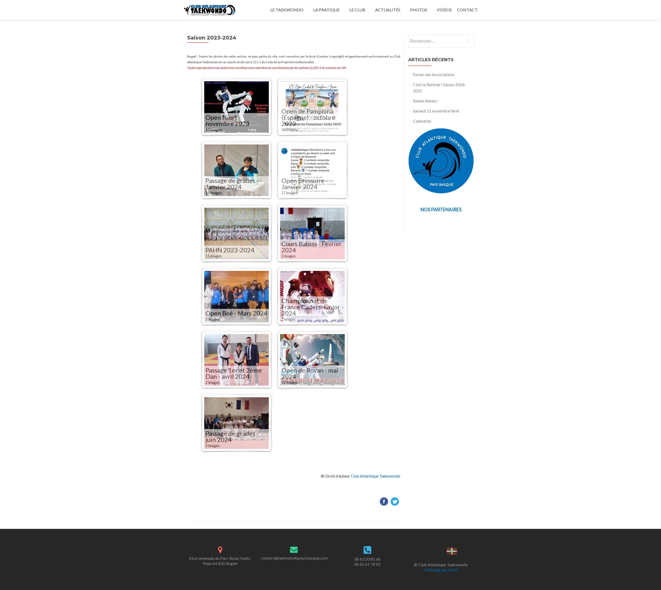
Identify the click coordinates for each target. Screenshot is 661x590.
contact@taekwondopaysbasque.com (294, 557)
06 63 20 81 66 (367, 558)
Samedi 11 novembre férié (436, 110)
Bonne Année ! (425, 100)
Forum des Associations (434, 74)
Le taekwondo (286, 9)
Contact (467, 9)
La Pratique (326, 9)
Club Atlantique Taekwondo (375, 475)
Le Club (357, 9)
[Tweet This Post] (395, 500)
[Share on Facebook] (384, 500)
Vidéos (444, 9)
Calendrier (422, 120)
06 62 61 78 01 (367, 564)
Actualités (387, 9)
